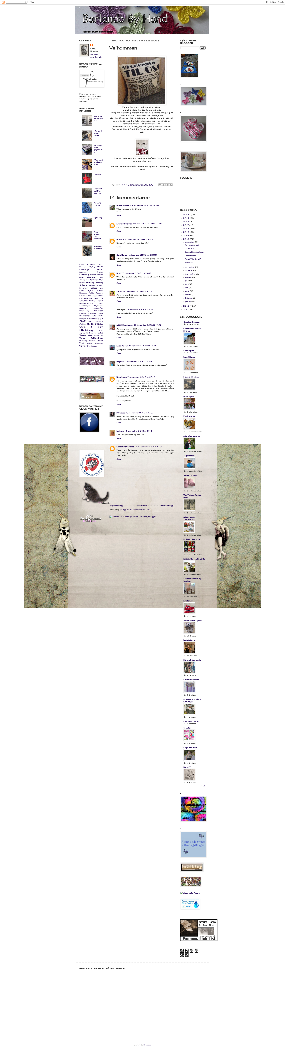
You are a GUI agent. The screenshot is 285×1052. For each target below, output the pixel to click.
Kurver (82, 295)
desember (190, 242)
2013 (186, 239)
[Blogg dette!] (162, 184)
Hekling (90, 282)
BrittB (119, 239)
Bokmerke (83, 267)
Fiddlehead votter (98, 247)
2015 (186, 232)
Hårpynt (98, 174)
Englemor (188, 601)
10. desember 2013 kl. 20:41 (144, 205)
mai (187, 288)
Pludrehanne (189, 416)
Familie (93, 274)
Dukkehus (83, 272)
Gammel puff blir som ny (98, 191)
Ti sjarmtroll (189, 455)
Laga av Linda (190, 747)
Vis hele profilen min (96, 55)
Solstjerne (122, 255)
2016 (186, 229)
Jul (101, 288)
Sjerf (82, 321)
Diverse (99, 269)
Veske (100, 340)
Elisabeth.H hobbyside (194, 559)
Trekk (89, 335)
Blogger (147, 1045)
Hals (101, 280)
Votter (82, 345)
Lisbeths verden (191, 679)
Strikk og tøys (190, 475)
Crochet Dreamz (191, 322)
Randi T (187, 767)
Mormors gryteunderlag (98, 162)
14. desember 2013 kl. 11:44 (138, 431)
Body (101, 264)
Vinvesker (99, 343)
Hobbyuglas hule (191, 539)
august (188, 277)
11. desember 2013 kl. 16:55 (143, 346)
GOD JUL (189, 248)
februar (189, 298)
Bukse (100, 267)
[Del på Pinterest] (171, 184)
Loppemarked (85, 298)
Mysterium (98, 306)
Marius (99, 301)
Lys (101, 298)
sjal (101, 318)
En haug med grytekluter (98, 148)
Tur (101, 335)
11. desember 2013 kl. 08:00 (142, 255)
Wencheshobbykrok (192, 620)
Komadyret (188, 350)
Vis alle (203, 786)
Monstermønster (191, 436)
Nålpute (82, 308)
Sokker (82, 324)
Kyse (89, 295)
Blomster (91, 264)
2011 (186, 309)
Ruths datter (123, 205)
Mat (101, 303)
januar (188, 301)
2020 (187, 215)
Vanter (92, 341)
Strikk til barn (91, 326)
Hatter (81, 283)
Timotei (186, 728)
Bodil (119, 273)
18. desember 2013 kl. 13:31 (148, 447)
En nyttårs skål (192, 245)
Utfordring (97, 338)
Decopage (84, 269)
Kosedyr (99, 293)
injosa (119, 291)
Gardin (100, 275)
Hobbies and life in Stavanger (192, 700)
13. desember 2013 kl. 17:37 (139, 413)
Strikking (86, 330)
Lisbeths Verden (124, 224)
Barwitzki (121, 413)
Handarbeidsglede (192, 660)
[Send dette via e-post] (159, 184)
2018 (186, 222)
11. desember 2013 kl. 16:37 (147, 325)
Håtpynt (99, 285)
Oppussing (84, 311)
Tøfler (82, 338)
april (187, 291)
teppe (82, 333)
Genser (91, 277)
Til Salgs (98, 333)
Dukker (100, 272)
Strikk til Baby (95, 324)
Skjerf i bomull (97, 204)
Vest (81, 343)
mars (187, 295)
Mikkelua (189, 262)
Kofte (91, 293)
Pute (94, 316)
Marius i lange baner (98, 133)
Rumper (82, 318)
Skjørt (90, 321)
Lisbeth (120, 431)
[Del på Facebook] (168, 184)
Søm (100, 330)
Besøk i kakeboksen (194, 252)
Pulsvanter (84, 316)
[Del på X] (165, 184)
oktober (189, 270)
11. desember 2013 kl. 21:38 (138, 361)
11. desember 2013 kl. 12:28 (139, 309)
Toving (82, 335)
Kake (81, 290)
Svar (119, 215)
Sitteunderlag (93, 318)
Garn (81, 277)
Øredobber (92, 346)
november (190, 267)
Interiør (83, 288)
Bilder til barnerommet (98, 118)
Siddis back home (125, 447)
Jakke (94, 288)
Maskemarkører (86, 303)
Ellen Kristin (122, 346)
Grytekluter (92, 280)
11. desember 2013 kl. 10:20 (137, 291)
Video (89, 343)
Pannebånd (98, 311)
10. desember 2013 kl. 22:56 (138, 239)
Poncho (82, 313)
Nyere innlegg (116, 505)
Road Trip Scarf (192, 259)
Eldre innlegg (167, 505)
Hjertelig (98, 218)
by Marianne (189, 640)
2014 (186, 235)
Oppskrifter (98, 308)
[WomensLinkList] (198, 940)
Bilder (81, 264)
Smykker (99, 321)
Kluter (100, 290)
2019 (186, 218)
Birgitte (120, 361)
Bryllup (92, 267)
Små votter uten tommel (97, 235)
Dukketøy (84, 274)
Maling (92, 301)
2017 (186, 225)
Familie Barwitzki (191, 377)
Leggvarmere (97, 295)
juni (187, 284)
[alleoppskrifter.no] (190, 893)
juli (187, 281)
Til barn (89, 333)
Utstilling (83, 341)
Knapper (83, 293)
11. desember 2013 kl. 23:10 (141, 377)
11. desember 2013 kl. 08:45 (136, 273)
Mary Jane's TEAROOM (189, 518)
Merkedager (84, 306)
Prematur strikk (95, 313)
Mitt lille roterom (125, 325)
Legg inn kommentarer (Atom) (135, 510)
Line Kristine (189, 357)
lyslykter (83, 301)
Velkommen (190, 255)
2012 (186, 306)
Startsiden (142, 505)
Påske (100, 316)
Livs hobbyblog (190, 721)
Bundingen (122, 377)
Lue (96, 298)
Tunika (96, 335)
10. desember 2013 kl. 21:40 (147, 224)
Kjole (90, 290)
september (190, 274)
